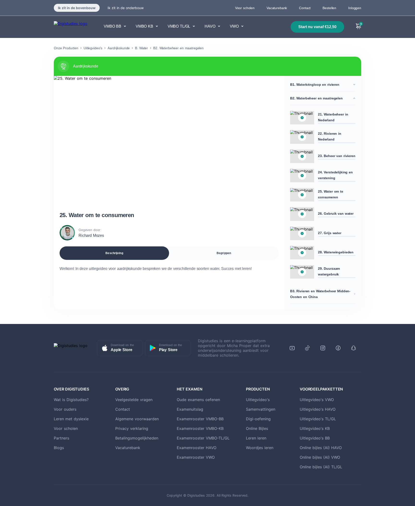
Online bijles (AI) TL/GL (321, 466)
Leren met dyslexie (71, 418)
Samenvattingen (260, 409)
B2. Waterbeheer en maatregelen (178, 48)
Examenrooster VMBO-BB (200, 418)
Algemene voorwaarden (137, 418)
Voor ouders (65, 409)
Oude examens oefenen (198, 399)
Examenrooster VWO (196, 457)
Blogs (59, 447)
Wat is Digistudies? (71, 399)
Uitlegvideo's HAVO (318, 409)
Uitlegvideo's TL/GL (318, 418)
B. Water (141, 48)
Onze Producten (66, 48)
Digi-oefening (258, 418)
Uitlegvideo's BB (315, 438)
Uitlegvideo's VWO (317, 399)
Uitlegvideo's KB (315, 428)
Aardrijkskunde (119, 48)
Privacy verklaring (131, 428)
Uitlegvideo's (93, 48)
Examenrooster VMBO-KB (200, 428)
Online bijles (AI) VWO (320, 457)
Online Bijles (257, 428)
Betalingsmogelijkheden (136, 438)
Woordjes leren (259, 447)
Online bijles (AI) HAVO (321, 447)
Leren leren (256, 438)
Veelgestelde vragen (134, 399)
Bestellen (329, 8)
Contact (305, 8)
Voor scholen (245, 8)
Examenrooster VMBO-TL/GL (203, 438)
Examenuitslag (190, 409)
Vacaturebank (277, 8)
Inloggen (354, 8)
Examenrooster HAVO (196, 447)
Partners (61, 438)
